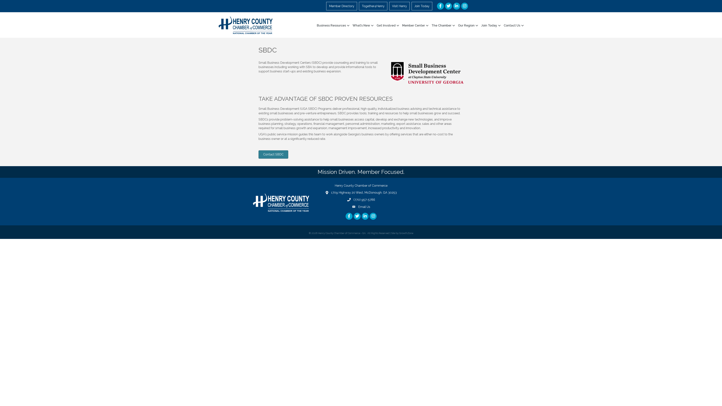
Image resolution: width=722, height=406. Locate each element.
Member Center (413, 25)
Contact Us (512, 25)
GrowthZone (406, 233)
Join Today (421, 6)
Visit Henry (399, 6)
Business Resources (331, 25)
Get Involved (386, 25)
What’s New (361, 25)
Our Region (466, 25)
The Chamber (441, 25)
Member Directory (341, 6)
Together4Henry (373, 6)
